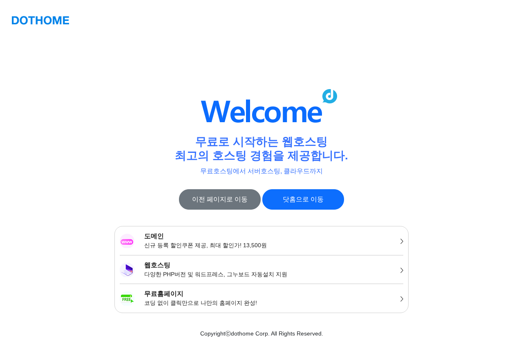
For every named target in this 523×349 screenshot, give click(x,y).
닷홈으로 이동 (303, 199)
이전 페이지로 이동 (220, 199)
